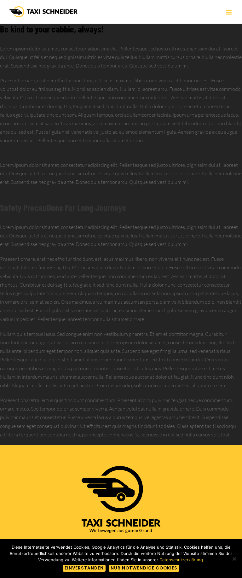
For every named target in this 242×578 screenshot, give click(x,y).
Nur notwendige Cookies (144, 568)
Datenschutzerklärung (181, 559)
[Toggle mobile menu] (229, 12)
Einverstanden (84, 568)
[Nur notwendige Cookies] (234, 559)
